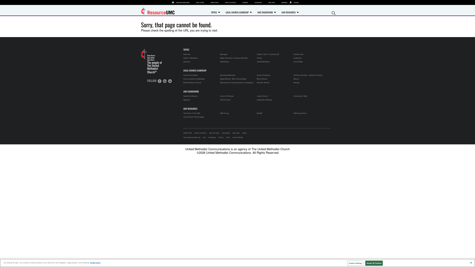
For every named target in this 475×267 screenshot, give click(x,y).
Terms (228, 137)
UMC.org (271, 2)
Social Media (298, 61)
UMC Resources (190, 108)
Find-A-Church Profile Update (193, 117)
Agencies (186, 100)
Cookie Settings (237, 137)
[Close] (471, 262)
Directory (215, 2)
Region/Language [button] (183, 2)
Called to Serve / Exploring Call (268, 54)
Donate (245, 2)
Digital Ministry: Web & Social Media (233, 79)
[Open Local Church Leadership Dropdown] (251, 12)
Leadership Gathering (264, 100)
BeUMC (259, 113)
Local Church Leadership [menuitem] (237, 12)
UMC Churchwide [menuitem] (265, 12)
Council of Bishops (227, 96)
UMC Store (200, 2)
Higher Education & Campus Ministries (234, 58)
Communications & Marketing (193, 79)
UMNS (244, 133)
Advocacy (186, 54)
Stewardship (224, 61)
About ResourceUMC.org (191, 137)
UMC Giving (224, 113)
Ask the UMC (214, 133)
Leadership (297, 58)
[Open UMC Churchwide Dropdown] (275, 12)
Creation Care (298, 54)
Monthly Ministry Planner (192, 82)
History (259, 58)
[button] (333, 12)
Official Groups (225, 100)
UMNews (284, 2)
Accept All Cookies (374, 263)
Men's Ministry (262, 79)
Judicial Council (262, 96)
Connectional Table (300, 96)
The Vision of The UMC (191, 113)
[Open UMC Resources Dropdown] (298, 12)
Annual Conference (263, 75)
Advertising (212, 137)
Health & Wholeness (190, 58)
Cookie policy (95, 262)
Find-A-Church (230, 2)
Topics (186, 49)
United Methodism (263, 61)
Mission (296, 79)
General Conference (190, 96)
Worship (296, 82)
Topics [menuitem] (214, 12)
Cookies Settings (355, 263)
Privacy (220, 137)
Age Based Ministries (227, 75)
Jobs (204, 137)
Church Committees (190, 75)
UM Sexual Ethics (300, 113)
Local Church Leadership (194, 70)
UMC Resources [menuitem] (289, 12)
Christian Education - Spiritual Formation (308, 75)
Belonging (223, 54)
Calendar (258, 2)
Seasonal (186, 61)
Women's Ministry (263, 82)
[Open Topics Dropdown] (219, 12)
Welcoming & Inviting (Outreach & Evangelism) (237, 82)
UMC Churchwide (191, 91)
